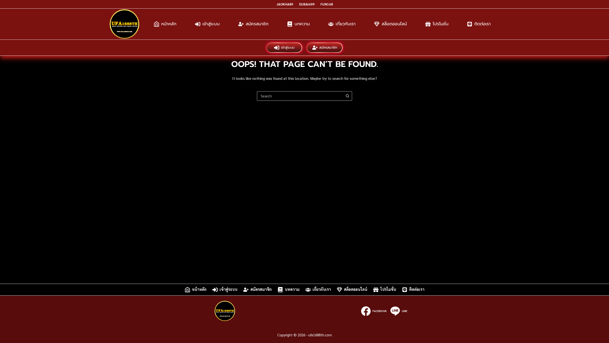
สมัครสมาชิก (257, 23)
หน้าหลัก (169, 23)
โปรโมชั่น (440, 23)
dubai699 (306, 4)
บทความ (302, 23)
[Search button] (347, 96)
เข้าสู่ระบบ (211, 23)
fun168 (326, 4)
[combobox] (300, 96)
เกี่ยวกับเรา (346, 23)
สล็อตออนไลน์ (394, 23)
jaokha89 (284, 4)
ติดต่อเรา (482, 23)
